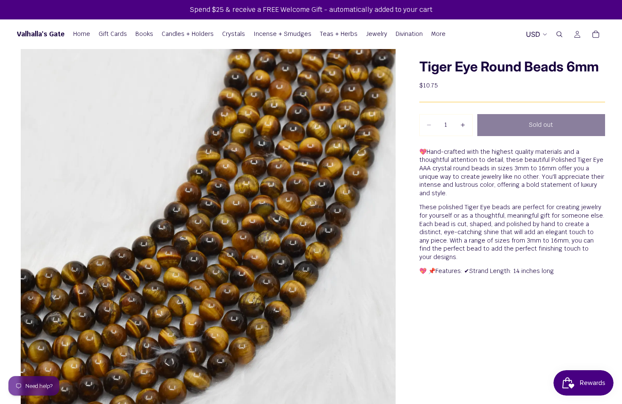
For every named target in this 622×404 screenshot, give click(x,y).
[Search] (559, 34)
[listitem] (438, 34)
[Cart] (595, 34)
